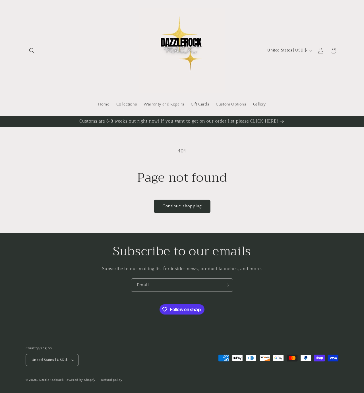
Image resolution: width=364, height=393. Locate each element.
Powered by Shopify (80, 380)
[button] (32, 50)
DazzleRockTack (51, 380)
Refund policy (111, 380)
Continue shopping (182, 206)
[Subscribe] (226, 285)
